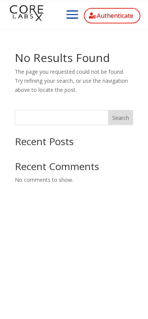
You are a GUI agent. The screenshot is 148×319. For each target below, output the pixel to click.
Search (120, 117)
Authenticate (115, 15)
